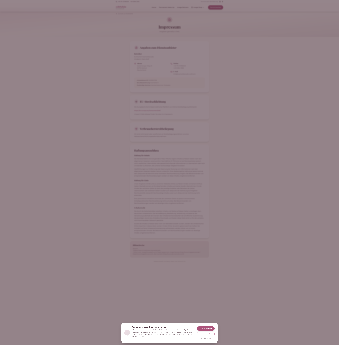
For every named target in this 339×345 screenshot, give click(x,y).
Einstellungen (207, 338)
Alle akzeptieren (206, 328)
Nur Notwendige (206, 334)
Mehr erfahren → (137, 339)
